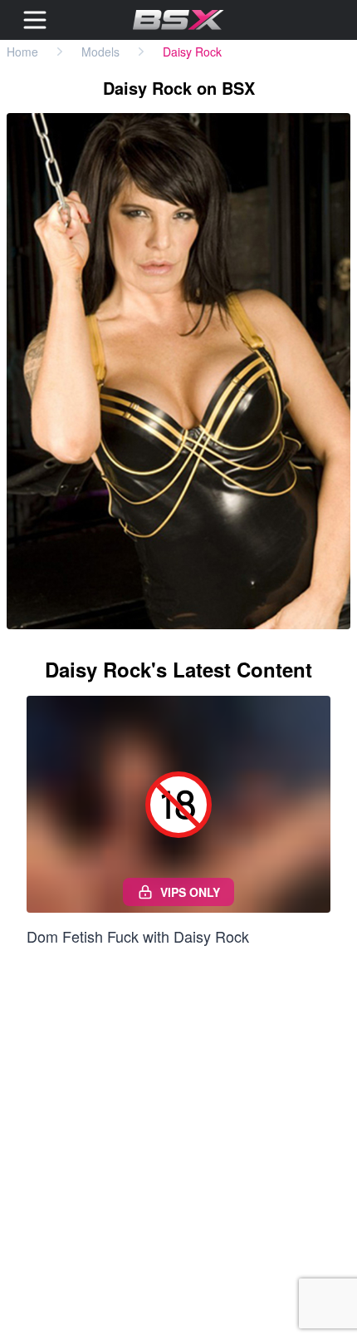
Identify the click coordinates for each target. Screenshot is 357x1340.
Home (22, 51)
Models (100, 51)
